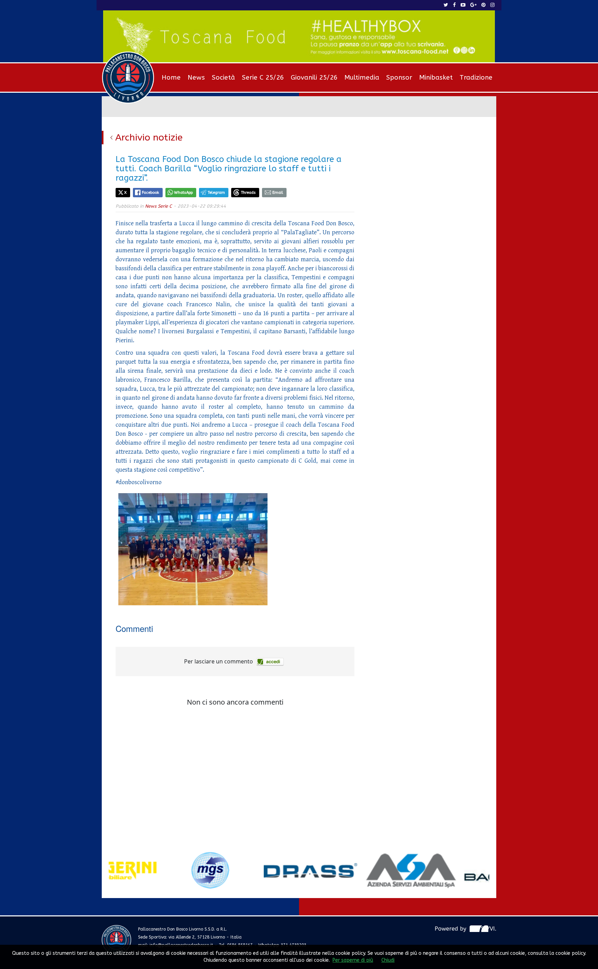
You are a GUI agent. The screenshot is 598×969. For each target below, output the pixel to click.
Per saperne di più (353, 960)
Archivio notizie (149, 137)
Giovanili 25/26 (314, 77)
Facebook (150, 192)
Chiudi (388, 960)
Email (277, 192)
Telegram (216, 192)
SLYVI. (488, 928)
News (196, 77)
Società (223, 77)
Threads (248, 192)
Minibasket (436, 77)
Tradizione (476, 77)
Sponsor (399, 77)
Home (171, 77)
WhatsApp (183, 192)
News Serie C (158, 206)
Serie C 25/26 (263, 77)
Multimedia (361, 77)
